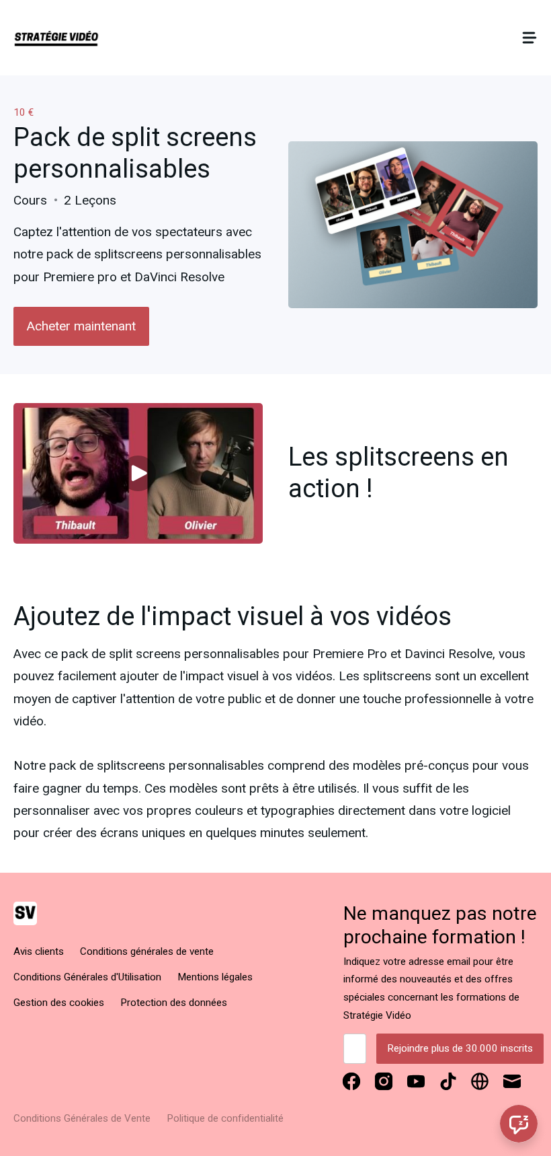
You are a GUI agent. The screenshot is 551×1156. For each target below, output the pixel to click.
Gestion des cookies (58, 1003)
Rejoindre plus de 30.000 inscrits (460, 1048)
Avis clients (38, 951)
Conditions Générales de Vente (82, 1118)
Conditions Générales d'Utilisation (87, 977)
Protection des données (173, 1003)
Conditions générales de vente (147, 951)
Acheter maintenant (81, 326)
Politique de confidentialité (225, 1118)
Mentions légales (215, 977)
